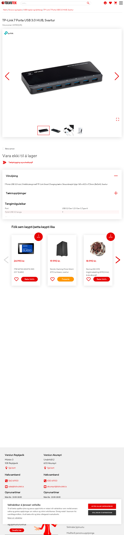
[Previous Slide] (7, 76)
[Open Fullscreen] (117, 119)
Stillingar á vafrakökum (102, 512)
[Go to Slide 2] (56, 130)
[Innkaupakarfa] (115, 3)
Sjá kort (12, 467)
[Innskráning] (105, 3)
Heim (5, 10)
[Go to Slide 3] (68, 130)
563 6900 (13, 480)
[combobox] (55, 3)
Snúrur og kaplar (15, 10)
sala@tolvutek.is (16, 486)
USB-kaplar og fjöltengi (32, 10)
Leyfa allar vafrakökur (102, 506)
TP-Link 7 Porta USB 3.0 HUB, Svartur (58, 10)
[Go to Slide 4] (80, 130)
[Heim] (9, 3)
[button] (62, 76)
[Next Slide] (117, 76)
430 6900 (52, 480)
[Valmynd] (120, 3)
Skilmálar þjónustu (75, 527)
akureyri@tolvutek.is (57, 486)
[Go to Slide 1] (43, 130)
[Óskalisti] (110, 3)
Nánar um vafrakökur (15, 518)
